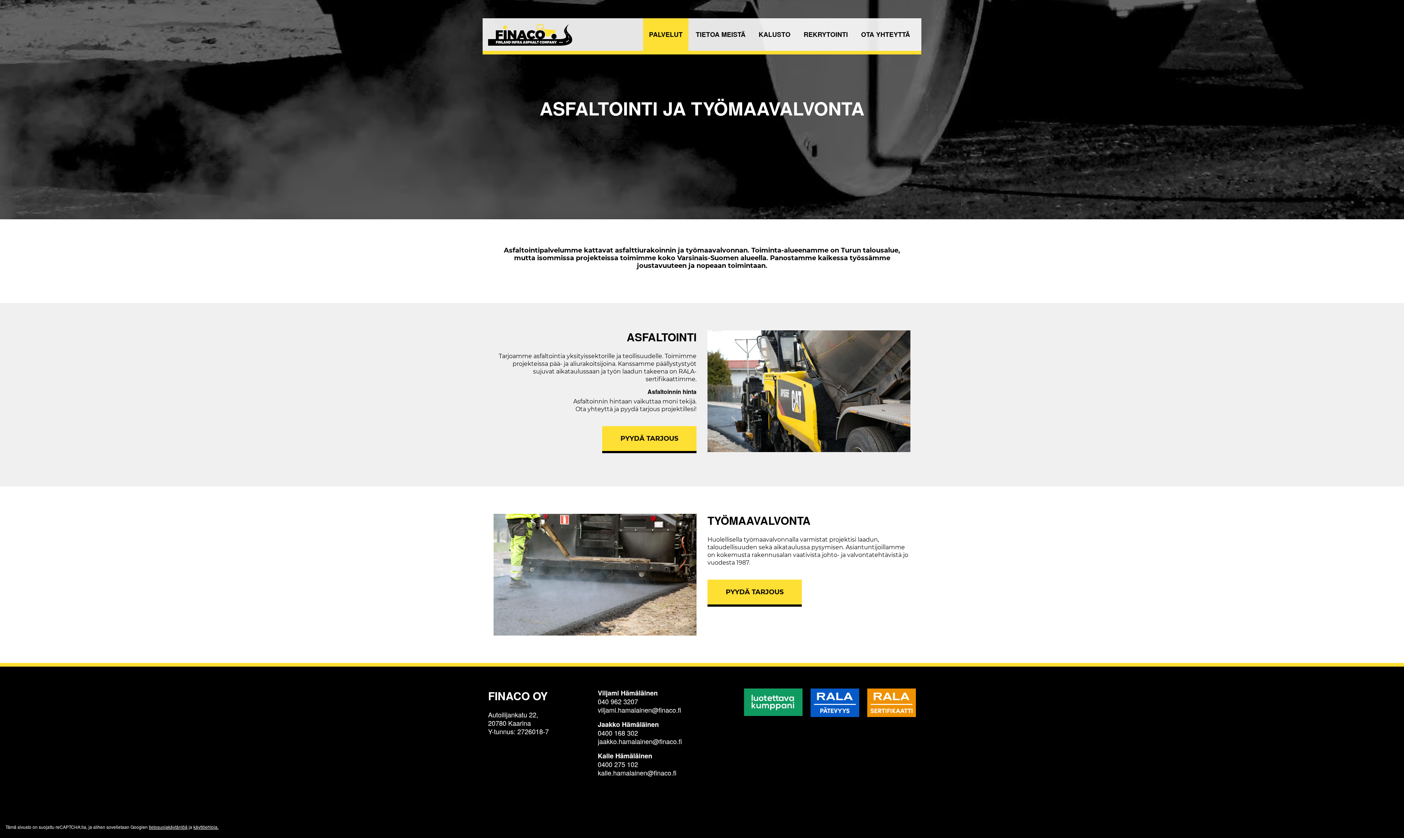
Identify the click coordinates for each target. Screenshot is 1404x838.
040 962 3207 (618, 701)
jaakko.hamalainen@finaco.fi (640, 741)
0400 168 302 (618, 732)
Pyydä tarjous (649, 439)
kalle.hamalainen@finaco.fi (637, 772)
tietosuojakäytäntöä (168, 827)
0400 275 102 (618, 764)
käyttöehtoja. (206, 827)
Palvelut (666, 34)
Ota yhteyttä (885, 34)
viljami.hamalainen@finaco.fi (639, 709)
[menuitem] (665, 34)
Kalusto (774, 34)
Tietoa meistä (721, 34)
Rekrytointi (826, 34)
